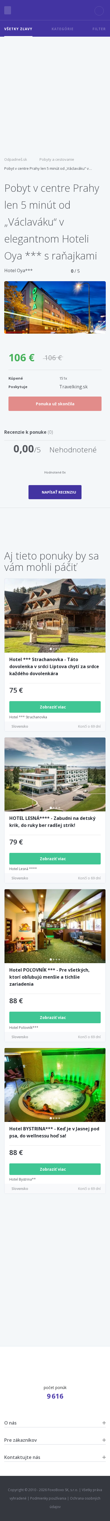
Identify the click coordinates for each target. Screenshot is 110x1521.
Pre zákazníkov (20, 1440)
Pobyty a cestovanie (56, 159)
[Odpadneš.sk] (55, 10)
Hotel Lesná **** (23, 868)
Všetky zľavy (18, 29)
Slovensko (20, 726)
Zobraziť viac (53, 707)
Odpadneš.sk (15, 159)
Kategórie (63, 29)
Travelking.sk (73, 387)
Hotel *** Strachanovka (28, 717)
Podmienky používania (48, 1498)
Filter (99, 29)
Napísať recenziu (59, 492)
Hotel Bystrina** (22, 1179)
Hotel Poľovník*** (23, 1027)
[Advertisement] (55, 94)
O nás (10, 1423)
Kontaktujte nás (22, 1457)
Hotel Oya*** (18, 270)
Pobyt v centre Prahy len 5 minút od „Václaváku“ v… (48, 168)
